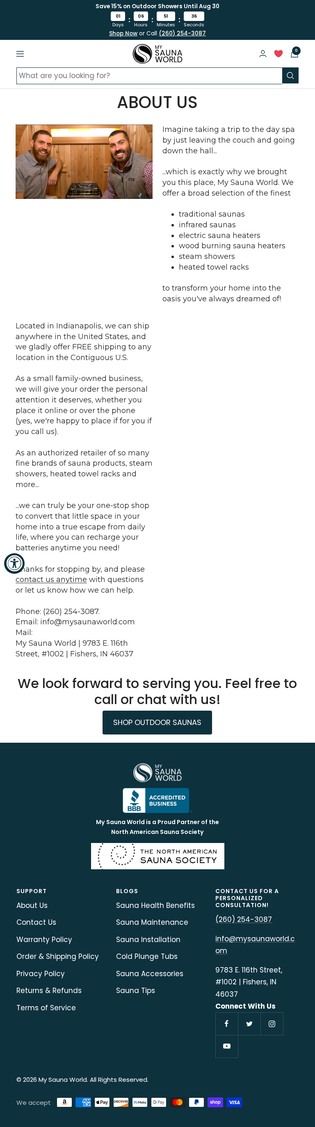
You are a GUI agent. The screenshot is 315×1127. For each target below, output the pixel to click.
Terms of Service (46, 1008)
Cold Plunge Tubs (147, 956)
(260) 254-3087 (182, 33)
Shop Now (123, 33)
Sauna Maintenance (152, 922)
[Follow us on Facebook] (226, 1023)
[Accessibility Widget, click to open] (14, 563)
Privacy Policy (40, 974)
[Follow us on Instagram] (271, 1023)
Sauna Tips (135, 990)
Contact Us (36, 922)
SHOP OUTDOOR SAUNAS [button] (157, 722)
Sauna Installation (148, 940)
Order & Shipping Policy (57, 956)
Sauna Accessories (149, 974)
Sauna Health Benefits (155, 905)
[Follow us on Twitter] (249, 1023)
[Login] (263, 53)
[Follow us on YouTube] (226, 1046)
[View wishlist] (278, 55)
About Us (32, 905)
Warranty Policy (44, 940)
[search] (290, 75)
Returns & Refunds (49, 990)
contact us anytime (51, 579)
